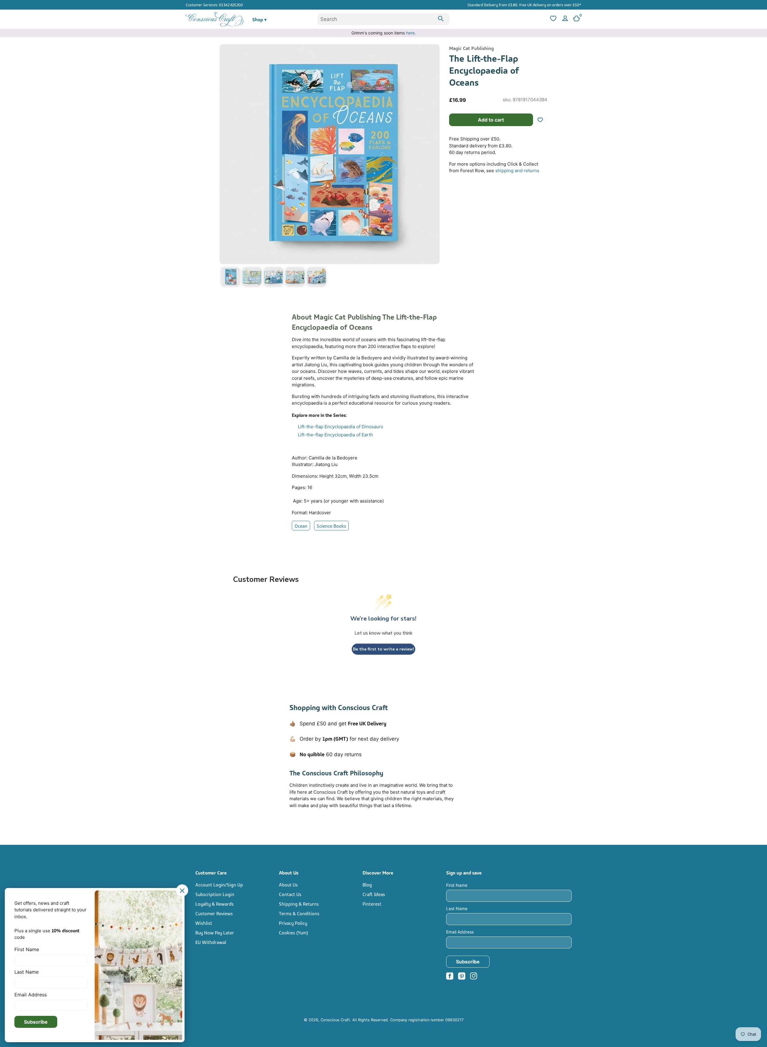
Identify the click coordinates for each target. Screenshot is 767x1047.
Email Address (460, 931)
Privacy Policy (293, 922)
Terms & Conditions (299, 913)
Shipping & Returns (299, 903)
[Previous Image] (226, 167)
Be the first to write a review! (383, 649)
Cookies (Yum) (293, 932)
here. (411, 32)
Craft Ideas (374, 894)
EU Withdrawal (210, 941)
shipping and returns (517, 170)
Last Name (456, 908)
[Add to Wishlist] (542, 120)
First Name (456, 885)
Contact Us (290, 894)
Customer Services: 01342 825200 (214, 4)
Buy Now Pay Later (214, 932)
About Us (288, 884)
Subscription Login (214, 894)
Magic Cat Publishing (471, 48)
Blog (367, 884)
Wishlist (203, 922)
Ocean (301, 525)
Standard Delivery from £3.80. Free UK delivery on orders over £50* (524, 4)
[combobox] (383, 19)
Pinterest (372, 903)
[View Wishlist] (552, 19)
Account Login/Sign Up (219, 884)
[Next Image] (434, 167)
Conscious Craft (335, 1020)
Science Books (331, 525)
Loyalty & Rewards (214, 903)
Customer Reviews (214, 913)
